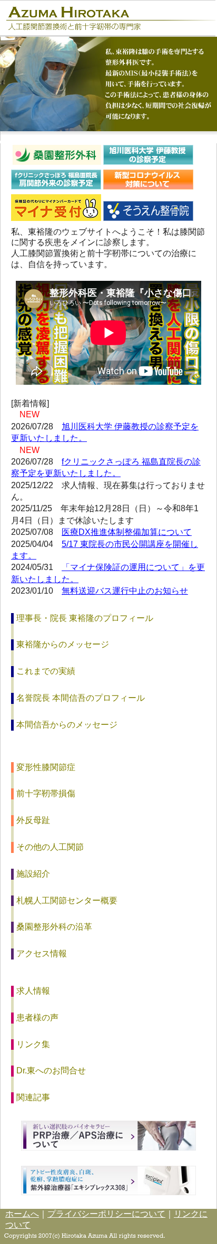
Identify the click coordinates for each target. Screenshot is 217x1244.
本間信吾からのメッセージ (66, 724)
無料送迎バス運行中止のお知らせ (125, 590)
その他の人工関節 (50, 846)
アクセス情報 (41, 953)
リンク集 (33, 1044)
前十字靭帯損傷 (45, 793)
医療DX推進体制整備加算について (127, 532)
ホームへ (22, 1213)
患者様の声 (37, 1017)
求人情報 (33, 990)
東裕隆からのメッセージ (62, 644)
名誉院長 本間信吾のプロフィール (80, 697)
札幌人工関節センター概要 (66, 900)
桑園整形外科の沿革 (54, 926)
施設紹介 (33, 873)
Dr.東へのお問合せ (51, 1070)
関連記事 (33, 1097)
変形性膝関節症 (45, 767)
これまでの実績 (45, 671)
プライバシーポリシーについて (106, 1213)
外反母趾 (33, 820)
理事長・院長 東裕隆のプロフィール (84, 618)
